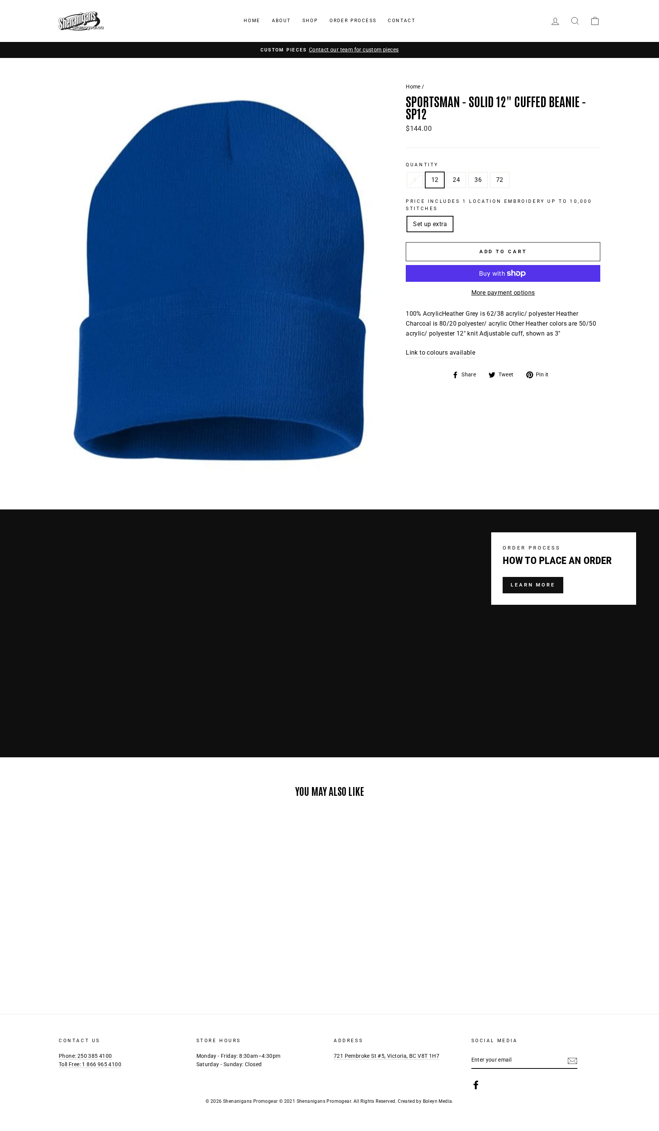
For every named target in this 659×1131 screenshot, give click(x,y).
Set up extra (430, 224)
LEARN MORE (533, 585)
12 (435, 179)
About (281, 20)
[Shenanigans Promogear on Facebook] (476, 1084)
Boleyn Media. (438, 1101)
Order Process (353, 20)
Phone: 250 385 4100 (85, 1056)
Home (252, 20)
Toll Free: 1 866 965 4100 (90, 1064)
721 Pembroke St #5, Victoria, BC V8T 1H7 (386, 1056)
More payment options (503, 292)
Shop (310, 20)
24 (456, 179)
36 (478, 179)
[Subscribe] (572, 1060)
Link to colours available (440, 352)
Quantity (422, 164)
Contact (401, 20)
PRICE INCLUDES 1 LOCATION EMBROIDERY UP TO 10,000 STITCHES (499, 205)
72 (499, 179)
